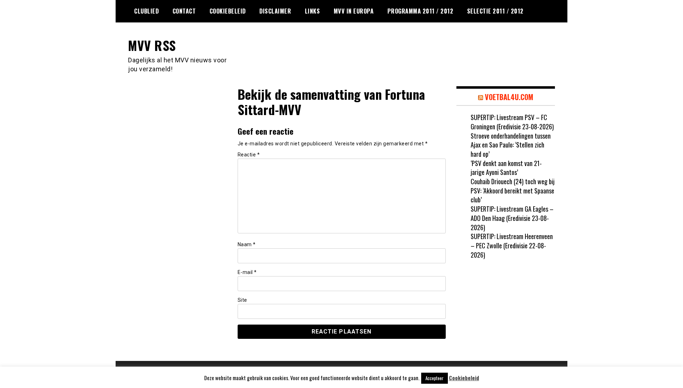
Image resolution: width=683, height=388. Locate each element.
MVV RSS (152, 45)
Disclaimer (275, 11)
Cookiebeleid (228, 11)
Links (312, 11)
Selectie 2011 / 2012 (495, 11)
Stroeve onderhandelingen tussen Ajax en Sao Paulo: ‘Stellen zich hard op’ (511, 145)
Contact (184, 11)
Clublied (146, 11)
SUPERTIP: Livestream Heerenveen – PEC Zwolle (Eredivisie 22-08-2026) (512, 245)
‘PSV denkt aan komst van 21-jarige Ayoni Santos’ (506, 168)
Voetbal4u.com (509, 97)
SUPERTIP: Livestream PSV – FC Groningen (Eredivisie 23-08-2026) (512, 122)
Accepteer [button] (434, 378)
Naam (247, 244)
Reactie (249, 154)
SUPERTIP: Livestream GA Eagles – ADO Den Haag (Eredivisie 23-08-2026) (512, 218)
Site (242, 300)
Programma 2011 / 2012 (420, 11)
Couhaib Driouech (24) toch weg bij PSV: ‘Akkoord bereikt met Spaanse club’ (513, 190)
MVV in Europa (354, 11)
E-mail (247, 272)
